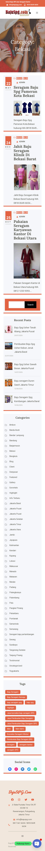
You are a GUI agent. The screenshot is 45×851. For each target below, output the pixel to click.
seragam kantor (26, 745)
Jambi (12, 535)
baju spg (30, 702)
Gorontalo (13, 487)
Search (31, 305)
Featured (13, 477)
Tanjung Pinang (15, 655)
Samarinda (13, 624)
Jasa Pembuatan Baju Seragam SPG (22, 723)
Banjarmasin (14, 446)
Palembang (14, 597)
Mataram (13, 577)
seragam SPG (12, 750)
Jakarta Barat (15, 503)
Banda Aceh (14, 430)
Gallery (12, 482)
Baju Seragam (12, 692)
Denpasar (13, 472)
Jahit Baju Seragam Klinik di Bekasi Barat (25, 152)
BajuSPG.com (19, 792)
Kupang (12, 556)
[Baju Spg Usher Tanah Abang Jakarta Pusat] (8, 330)
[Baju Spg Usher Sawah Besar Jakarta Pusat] (8, 366)
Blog (25, 78)
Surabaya (13, 645)
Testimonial (14, 660)
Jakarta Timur (15, 524)
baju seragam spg (14, 702)
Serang (12, 639)
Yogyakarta (14, 671)
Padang (12, 587)
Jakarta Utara (15, 529)
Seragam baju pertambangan (21, 634)
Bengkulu (13, 456)
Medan (12, 582)
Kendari (12, 550)
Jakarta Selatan (16, 519)
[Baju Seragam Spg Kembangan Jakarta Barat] (8, 399)
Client (11, 467)
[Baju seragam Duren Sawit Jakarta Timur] (8, 383)
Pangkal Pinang (16, 608)
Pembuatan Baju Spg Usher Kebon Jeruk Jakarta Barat (24, 348)
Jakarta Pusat (15, 508)
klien (9, 729)
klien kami (20, 729)
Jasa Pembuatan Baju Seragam (20, 718)
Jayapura (13, 540)
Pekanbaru (14, 613)
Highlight (13, 493)
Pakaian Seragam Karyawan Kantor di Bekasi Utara (25, 229)
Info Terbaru (14, 498)
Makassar (13, 566)
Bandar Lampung (16, 435)
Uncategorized (15, 666)
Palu (11, 603)
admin (22, 82)
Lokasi (12, 561)
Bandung (13, 440)
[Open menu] (36, 12)
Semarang (13, 629)
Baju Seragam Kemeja (16, 697)
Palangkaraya (15, 592)
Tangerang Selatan (17, 650)
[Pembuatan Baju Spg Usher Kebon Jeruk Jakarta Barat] (8, 346)
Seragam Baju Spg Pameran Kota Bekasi (26, 91)
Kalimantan (14, 545)
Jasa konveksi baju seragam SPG (20, 713)
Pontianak (13, 618)
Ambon (12, 425)
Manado (12, 571)
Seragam (10, 745)
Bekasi (19, 78)
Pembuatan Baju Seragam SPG (19, 739)
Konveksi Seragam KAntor (18, 734)
